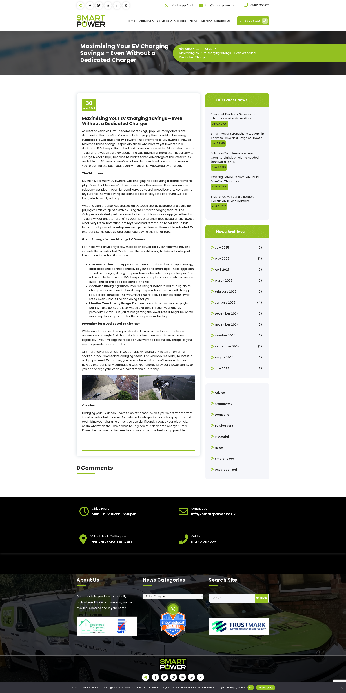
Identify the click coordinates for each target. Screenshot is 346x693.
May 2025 (222, 258)
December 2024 (227, 313)
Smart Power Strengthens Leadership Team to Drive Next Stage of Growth (237, 136)
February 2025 (225, 291)
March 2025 (223, 280)
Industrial (222, 437)
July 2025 (222, 247)
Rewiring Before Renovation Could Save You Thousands (235, 179)
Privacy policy (266, 687)
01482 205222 (249, 21)
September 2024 (227, 346)
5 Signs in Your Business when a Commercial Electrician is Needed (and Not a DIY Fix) (235, 157)
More (205, 21)
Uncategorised (226, 470)
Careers (180, 21)
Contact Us (222, 21)
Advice (220, 393)
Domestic (222, 415)
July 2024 (222, 368)
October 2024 (225, 335)
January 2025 (225, 302)
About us (145, 21)
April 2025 (222, 269)
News (193, 21)
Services (163, 21)
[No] (341, 687)
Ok (250, 687)
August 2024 (224, 357)
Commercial (204, 49)
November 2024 (227, 324)
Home (131, 21)
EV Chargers (224, 426)
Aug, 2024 (89, 105)
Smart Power (224, 459)
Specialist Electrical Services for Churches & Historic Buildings (233, 116)
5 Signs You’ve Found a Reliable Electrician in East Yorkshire (232, 199)
